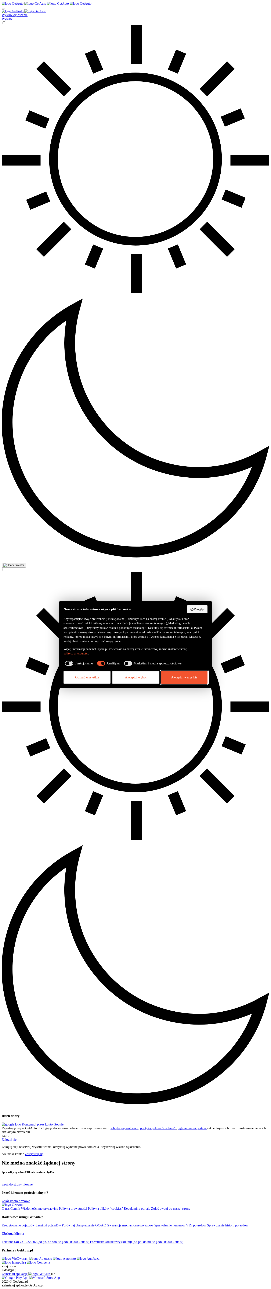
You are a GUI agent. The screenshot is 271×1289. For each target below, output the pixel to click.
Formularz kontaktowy (136, 1242)
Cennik (15, 1208)
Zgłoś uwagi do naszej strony (170, 1208)
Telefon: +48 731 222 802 (45, 1242)
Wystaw (7, 19)
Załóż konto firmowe (16, 1201)
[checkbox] (78, 663)
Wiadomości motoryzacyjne (40, 1208)
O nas (6, 1208)
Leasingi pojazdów (49, 1225)
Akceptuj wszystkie (184, 677)
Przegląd (199, 609)
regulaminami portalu (192, 1128)
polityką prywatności (124, 1128)
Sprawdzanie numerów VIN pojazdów (180, 1225)
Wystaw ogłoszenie (15, 15)
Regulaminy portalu (137, 1208)
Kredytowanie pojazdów (19, 1225)
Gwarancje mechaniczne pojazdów (130, 1225)
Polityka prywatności (73, 1208)
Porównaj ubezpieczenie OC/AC (84, 1225)
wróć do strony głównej (17, 1184)
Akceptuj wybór (136, 677)
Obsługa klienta (13, 1233)
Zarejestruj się (34, 1154)
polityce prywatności (76, 653)
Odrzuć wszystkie (87, 677)
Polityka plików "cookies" (106, 1208)
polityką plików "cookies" (158, 1128)
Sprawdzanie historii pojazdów (227, 1225)
